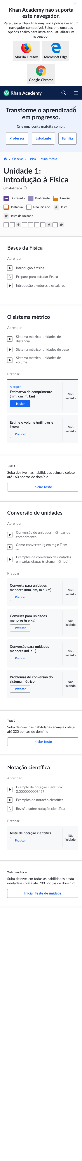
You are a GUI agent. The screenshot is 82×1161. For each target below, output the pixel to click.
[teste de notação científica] (55, 224)
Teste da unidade (17, 872)
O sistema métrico (28, 317)
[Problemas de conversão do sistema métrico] (42, 224)
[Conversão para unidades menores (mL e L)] (36, 224)
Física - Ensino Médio (42, 159)
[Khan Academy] (21, 93)
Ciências (17, 159)
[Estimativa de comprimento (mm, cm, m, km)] (6, 224)
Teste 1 (11, 466)
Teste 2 (11, 720)
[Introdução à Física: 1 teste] (18, 224)
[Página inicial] (5, 159)
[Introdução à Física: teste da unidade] (61, 224)
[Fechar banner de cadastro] (74, 107)
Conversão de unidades (35, 513)
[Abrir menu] (76, 93)
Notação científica (28, 767)
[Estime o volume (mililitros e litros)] (12, 224)
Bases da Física (25, 248)
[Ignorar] (75, 3)
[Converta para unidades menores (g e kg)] (30, 224)
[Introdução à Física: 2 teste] (49, 224)
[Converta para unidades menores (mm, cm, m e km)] (24, 224)
